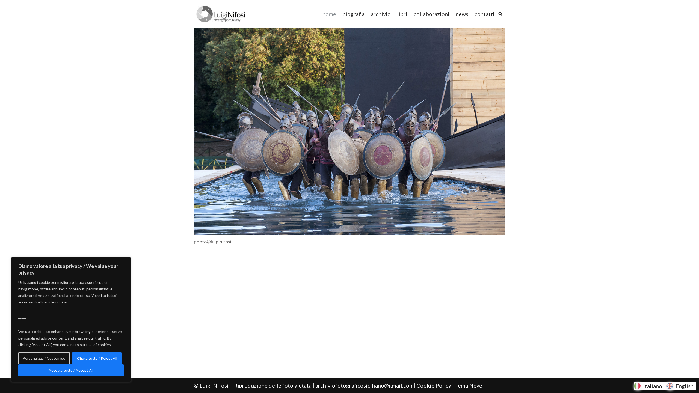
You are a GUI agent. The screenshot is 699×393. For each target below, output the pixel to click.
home (329, 14)
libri (402, 14)
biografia (353, 14)
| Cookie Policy (432, 385)
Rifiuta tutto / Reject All (96, 358)
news (462, 14)
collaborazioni (431, 14)
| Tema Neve (467, 385)
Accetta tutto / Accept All (71, 370)
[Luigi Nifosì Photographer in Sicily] (221, 14)
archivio (381, 14)
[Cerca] (500, 14)
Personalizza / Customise (44, 358)
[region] (71, 319)
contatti (484, 14)
